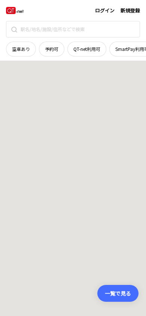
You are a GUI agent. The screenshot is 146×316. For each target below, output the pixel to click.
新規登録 (130, 10)
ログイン (105, 10)
